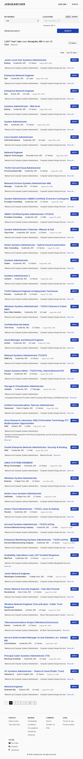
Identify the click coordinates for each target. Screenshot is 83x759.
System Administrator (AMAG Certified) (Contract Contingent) (36, 198)
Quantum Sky (10, 690)
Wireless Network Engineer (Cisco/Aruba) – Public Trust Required (33, 605)
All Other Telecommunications (50, 630)
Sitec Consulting (11, 248)
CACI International (12, 140)
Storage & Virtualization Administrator (24, 386)
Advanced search (12, 31)
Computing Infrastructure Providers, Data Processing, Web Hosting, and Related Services (37, 398)
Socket (7, 343)
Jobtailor (8, 389)
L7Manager (35, 389)
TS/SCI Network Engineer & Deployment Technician (31, 291)
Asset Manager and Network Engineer (24, 340)
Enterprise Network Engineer (19, 75)
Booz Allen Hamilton (12, 312)
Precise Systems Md (13, 171)
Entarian (7, 481)
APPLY (74, 60)
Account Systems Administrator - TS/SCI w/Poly (29, 524)
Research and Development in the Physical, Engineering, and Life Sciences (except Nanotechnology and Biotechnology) (41, 436)
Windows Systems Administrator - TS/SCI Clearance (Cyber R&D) (35, 308)
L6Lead (29, 78)
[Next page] (34, 703)
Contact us (50, 724)
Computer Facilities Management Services (55, 563)
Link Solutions (10, 643)
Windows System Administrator (20, 478)
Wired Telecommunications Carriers (53, 615)
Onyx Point (9, 232)
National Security (46, 455)
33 (30, 703)
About (48, 721)
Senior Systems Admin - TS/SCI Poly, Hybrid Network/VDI (34, 370)
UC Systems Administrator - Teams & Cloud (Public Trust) (34, 671)
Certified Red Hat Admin (16, 324)
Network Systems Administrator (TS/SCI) (25, 355)
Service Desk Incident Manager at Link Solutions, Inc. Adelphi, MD (36, 639)
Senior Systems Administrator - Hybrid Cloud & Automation (34, 245)
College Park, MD (21, 481)
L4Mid (43, 217)
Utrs (6, 125)
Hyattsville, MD (19, 63)
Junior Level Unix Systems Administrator (25, 60)
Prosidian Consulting (13, 202)
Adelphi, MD (16, 426)
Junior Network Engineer (17, 573)
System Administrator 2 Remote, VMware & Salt (29, 229)
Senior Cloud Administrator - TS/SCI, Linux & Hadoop (31, 509)
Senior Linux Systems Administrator (23, 493)
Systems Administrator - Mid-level (22, 106)
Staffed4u (8, 496)
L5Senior (33, 63)
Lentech (7, 279)
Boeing (7, 63)
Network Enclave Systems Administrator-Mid (27, 183)
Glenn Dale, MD (24, 592)
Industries (32, 731)
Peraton (7, 294)
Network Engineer (13, 152)
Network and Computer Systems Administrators (21, 68)
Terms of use (68, 721)
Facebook (15, 750)
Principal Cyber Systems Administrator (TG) (27, 655)
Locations (32, 724)
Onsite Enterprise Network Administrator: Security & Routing (35, 447)
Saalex (7, 263)
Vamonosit (8, 408)
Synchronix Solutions (13, 610)
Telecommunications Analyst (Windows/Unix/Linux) (31, 622)
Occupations (33, 728)
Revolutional (9, 592)
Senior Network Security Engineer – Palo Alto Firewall (31, 589)
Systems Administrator (16, 260)
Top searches (14, 724)
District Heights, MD (24, 408)
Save (73, 43)
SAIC (6, 426)
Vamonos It (9, 674)
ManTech (8, 558)
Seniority (31, 735)
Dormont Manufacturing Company (19, 527)
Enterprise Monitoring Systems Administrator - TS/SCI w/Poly (36, 539)
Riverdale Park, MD (34, 155)
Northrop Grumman (12, 659)
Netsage (8, 186)
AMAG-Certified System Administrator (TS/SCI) (29, 214)
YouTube (14, 743)
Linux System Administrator (18, 137)
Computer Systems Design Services (53, 68)
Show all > (14, 45)
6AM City (8, 358)
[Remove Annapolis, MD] (55, 25)
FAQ (47, 728)
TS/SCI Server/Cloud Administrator (22, 168)
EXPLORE (62, 4)
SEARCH (67, 31)
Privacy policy (68, 724)
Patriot (7, 625)
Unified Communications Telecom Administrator (29, 405)
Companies (32, 721)
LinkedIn (14, 746)
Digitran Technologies (13, 155)
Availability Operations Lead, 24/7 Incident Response (31, 555)
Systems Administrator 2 (17, 275)
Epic (6, 78)
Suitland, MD (24, 690)
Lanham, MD (30, 610)
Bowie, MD (15, 94)
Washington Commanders (15, 576)
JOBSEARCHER (14, 4)
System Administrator (15, 121)
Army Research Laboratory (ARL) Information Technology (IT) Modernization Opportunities (36, 422)
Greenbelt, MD (30, 466)
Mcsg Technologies (12, 466)
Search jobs (13, 721)
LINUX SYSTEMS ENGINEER (18, 462)
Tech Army (9, 327)
